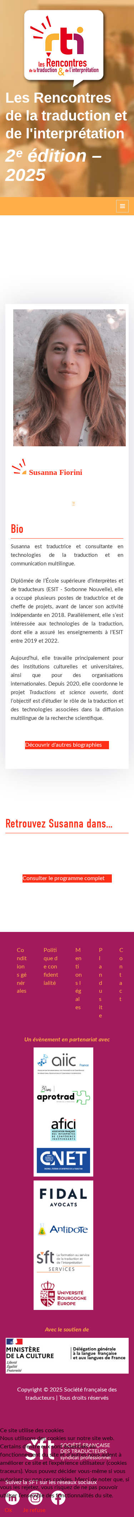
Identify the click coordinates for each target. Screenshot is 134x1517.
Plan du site (101, 982)
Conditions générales (22, 970)
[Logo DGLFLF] (67, 1359)
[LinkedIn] (77, 504)
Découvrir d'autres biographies (63, 745)
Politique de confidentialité (51, 966)
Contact (121, 974)
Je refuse (34, 1510)
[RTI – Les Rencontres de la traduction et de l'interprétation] (67, 48)
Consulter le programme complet (64, 878)
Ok (8, 1510)
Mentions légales (78, 978)
